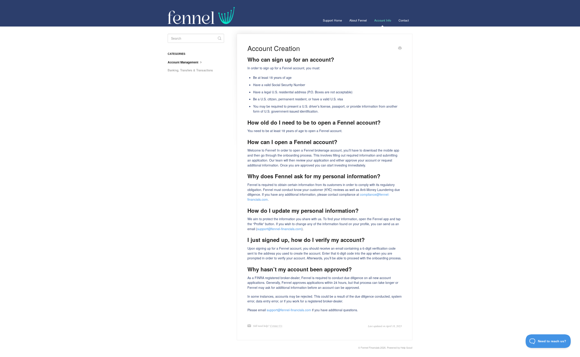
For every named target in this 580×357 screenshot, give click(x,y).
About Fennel (358, 20)
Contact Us (276, 326)
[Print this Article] (400, 48)
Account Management (183, 62)
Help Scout (406, 347)
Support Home (332, 20)
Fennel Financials (370, 347)
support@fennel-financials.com (279, 229)
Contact (404, 20)
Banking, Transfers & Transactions (190, 70)
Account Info (382, 20)
